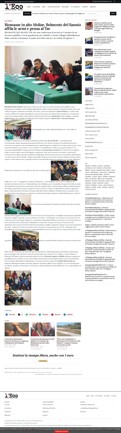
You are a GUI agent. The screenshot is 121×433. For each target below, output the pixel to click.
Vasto (99, 187)
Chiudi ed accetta (61, 431)
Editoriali (7, 415)
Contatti (85, 6)
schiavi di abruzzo (91, 185)
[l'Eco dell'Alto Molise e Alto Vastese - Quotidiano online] (14, 6)
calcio (87, 172)
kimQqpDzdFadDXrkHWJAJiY (95, 265)
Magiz (87, 225)
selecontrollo (108, 185)
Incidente (93, 178)
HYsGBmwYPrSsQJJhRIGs (94, 215)
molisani (95, 180)
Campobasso (94, 172)
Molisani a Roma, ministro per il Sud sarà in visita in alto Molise (28, 372)
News (43, 6)
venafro (104, 187)
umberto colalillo (57, 368)
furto (87, 178)
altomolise (89, 168)
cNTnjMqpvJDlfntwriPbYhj (94, 230)
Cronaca (7, 404)
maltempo (109, 178)
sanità (106, 183)
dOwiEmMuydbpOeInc (93, 198)
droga (100, 176)
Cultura (87, 108)
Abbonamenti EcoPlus (49, 408)
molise (47, 368)
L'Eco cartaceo (90, 135)
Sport (87, 154)
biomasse (33, 368)
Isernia (99, 178)
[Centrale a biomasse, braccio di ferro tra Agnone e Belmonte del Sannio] (17, 329)
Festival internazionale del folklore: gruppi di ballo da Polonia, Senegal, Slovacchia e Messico (100, 209)
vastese (93, 187)
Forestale (112, 176)
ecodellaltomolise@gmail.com (89, 408)
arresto (87, 170)
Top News (107, 395)
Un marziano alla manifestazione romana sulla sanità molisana (58, 374)
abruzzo (94, 165)
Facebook (83, 411)
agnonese (107, 165)
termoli (87, 187)
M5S (104, 178)
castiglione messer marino (94, 174)
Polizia (94, 183)
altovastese (107, 168)
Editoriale (65, 6)
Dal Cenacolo (89, 112)
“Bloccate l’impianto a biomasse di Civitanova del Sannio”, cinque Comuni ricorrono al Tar (68, 342)
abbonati (88, 165)
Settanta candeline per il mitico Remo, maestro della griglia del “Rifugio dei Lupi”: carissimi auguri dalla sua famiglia (104, 26)
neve (112, 180)
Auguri (87, 104)
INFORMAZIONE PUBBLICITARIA (95, 127)
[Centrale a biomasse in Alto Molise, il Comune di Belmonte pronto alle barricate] (43, 329)
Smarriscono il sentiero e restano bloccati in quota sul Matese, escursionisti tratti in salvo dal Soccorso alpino (100, 278)
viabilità (111, 187)
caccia (113, 170)
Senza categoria (90, 150)
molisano (101, 180)
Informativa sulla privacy (87, 404)
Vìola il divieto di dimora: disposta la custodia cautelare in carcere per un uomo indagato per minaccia (104, 64)
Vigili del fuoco (90, 189)
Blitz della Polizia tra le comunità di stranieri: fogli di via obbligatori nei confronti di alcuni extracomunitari (105, 52)
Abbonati (93, 6)
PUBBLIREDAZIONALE (92, 142)
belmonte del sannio (24, 368)
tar (50, 368)
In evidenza (36, 6)
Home (28, 6)
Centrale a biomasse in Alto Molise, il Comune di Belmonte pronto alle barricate (43, 342)
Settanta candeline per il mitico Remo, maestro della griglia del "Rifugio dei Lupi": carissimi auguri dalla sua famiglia (59, 13)
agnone (7, 368)
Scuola (87, 146)
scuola (100, 185)
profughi (100, 183)
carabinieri (111, 172)
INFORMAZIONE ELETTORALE (95, 123)
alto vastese (98, 168)
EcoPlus (113, 395)
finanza (105, 176)
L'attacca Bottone (54, 6)
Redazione (46, 411)
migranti (88, 180)
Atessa (93, 170)
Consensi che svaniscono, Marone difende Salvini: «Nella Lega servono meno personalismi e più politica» (105, 91)
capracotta (103, 172)
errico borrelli (40, 368)
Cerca (113, 13)
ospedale (88, 183)
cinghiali (88, 176)
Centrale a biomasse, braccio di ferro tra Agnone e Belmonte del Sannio (16, 341)
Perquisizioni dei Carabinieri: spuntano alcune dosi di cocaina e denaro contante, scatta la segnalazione (104, 40)
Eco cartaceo (75, 6)
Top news (88, 157)
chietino (107, 174)
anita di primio (13, 368)
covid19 (94, 176)
